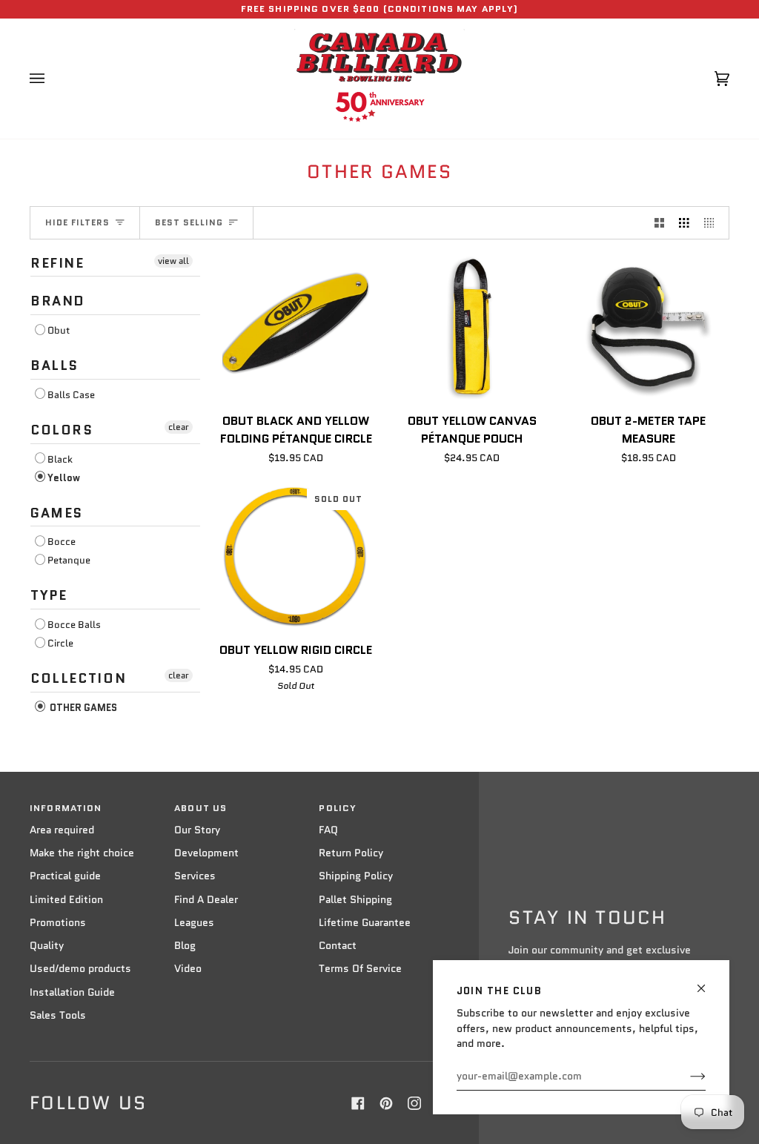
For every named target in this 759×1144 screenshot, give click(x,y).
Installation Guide (72, 992)
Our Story (197, 830)
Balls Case (71, 395)
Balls (54, 365)
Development (206, 853)
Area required (62, 830)
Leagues (194, 923)
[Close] (707, 982)
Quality (47, 946)
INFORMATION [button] (66, 808)
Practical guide (65, 876)
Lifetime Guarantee (365, 923)
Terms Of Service (360, 969)
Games (56, 513)
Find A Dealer (206, 900)
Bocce (61, 542)
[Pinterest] (386, 1103)
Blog (185, 946)
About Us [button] (200, 808)
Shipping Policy (356, 876)
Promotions (58, 923)
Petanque (68, 560)
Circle (60, 643)
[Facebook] (358, 1103)
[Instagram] (414, 1103)
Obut (58, 330)
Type (48, 595)
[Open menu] (52, 79)
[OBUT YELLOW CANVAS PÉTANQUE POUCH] (472, 327)
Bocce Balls (74, 625)
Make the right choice (82, 853)
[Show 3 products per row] (684, 223)
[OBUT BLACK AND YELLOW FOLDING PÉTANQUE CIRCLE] (296, 327)
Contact (338, 946)
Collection (78, 678)
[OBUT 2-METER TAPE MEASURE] (648, 327)
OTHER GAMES (82, 708)
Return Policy (351, 853)
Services (195, 876)
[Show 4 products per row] (713, 223)
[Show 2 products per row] (659, 223)
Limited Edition (66, 900)
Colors (61, 430)
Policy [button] (338, 808)
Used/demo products (80, 969)
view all (173, 260)
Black (60, 459)
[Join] (686, 1076)
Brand (57, 301)
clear (178, 426)
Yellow (63, 478)
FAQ (328, 830)
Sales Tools (58, 1015)
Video (188, 969)
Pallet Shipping (355, 900)
